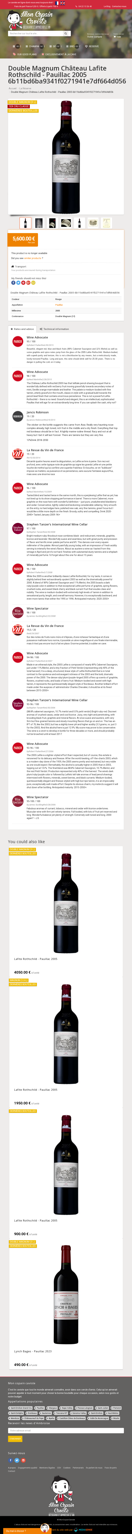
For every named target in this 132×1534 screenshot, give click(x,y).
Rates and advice (23, 329)
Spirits (56, 46)
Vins (18, 46)
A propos (12, 1468)
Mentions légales (47, 1468)
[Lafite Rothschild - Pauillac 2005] (66, 911)
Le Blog (107, 6)
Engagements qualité (27, 1468)
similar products (33, 258)
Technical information (56, 329)
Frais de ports (111, 1468)
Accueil (12, 88)
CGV (59, 1468)
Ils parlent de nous (94, 1468)
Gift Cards (97, 6)
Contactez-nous (119, 6)
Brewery (74, 46)
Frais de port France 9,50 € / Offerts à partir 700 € (36, 6)
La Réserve (25, 88)
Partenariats (78, 1468)
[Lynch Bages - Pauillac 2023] (66, 1304)
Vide (118, 35)
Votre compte (98, 35)
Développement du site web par (56, 1529)
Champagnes (36, 46)
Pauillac (59, 305)
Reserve (93, 46)
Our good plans (26, 54)
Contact (11, 1471)
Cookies (67, 1468)
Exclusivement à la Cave (60, 54)
